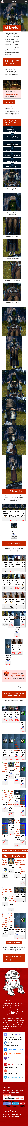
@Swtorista (6, 1008)
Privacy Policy (9, 1123)
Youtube (10, 1064)
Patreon (10, 1071)
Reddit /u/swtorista (14, 1053)
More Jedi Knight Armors (14, 942)
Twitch (13, 1012)
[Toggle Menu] (26, 1)
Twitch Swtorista (13, 1058)
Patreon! (18, 1092)
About (4, 1123)
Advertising (16, 1123)
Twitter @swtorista (14, 1077)
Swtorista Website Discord (17, 675)
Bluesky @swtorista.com (16, 1049)
